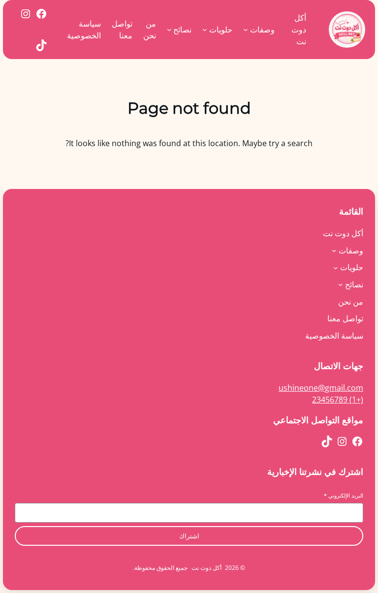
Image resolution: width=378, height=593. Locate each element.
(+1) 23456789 (337, 399)
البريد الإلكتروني (343, 495)
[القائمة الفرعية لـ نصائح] (169, 29)
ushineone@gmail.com (321, 387)
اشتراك (189, 536)
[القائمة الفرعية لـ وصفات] (245, 29)
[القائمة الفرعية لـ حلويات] (204, 29)
